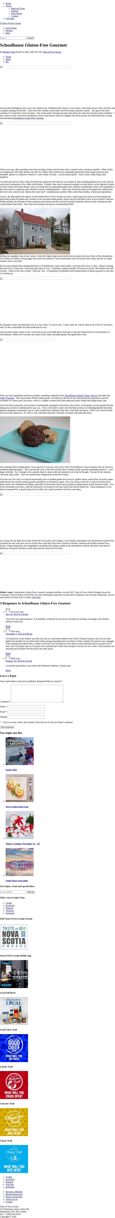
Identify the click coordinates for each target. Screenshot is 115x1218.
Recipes (9, 30)
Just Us (94, 395)
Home (8, 3)
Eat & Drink (11, 28)
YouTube (10, 910)
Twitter (9, 903)
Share (8, 59)
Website (3, 717)
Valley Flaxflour (7, 398)
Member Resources (14, 1194)
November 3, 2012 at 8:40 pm (19, 634)
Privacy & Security (14, 1197)
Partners (14, 11)
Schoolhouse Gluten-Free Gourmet (28, 118)
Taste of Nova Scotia (51, 52)
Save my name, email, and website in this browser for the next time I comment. (38, 722)
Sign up (31, 892)
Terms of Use (12, 1199)
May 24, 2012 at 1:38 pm (17, 614)
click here (36, 597)
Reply (8, 626)
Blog (8, 33)
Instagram (10, 913)
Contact (14, 16)
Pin (7, 62)
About (8, 6)
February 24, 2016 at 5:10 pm (19, 661)
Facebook (10, 905)
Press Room (16, 13)
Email (3, 712)
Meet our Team (18, 8)
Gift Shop (10, 18)
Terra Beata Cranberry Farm (77, 395)
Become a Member (14, 1192)
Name (3, 706)
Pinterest (9, 908)
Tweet (8, 57)
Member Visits (8, 52)
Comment (5, 701)
